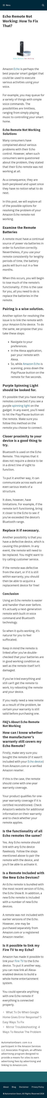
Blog (14, 1087)
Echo (17, 69)
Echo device (35, 761)
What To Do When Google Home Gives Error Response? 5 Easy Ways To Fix (22, 1017)
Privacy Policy (38, 1087)
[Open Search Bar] (43, 5)
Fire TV (19, 961)
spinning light (21, 406)
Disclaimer (24, 1087)
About (6, 1087)
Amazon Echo (31, 364)
